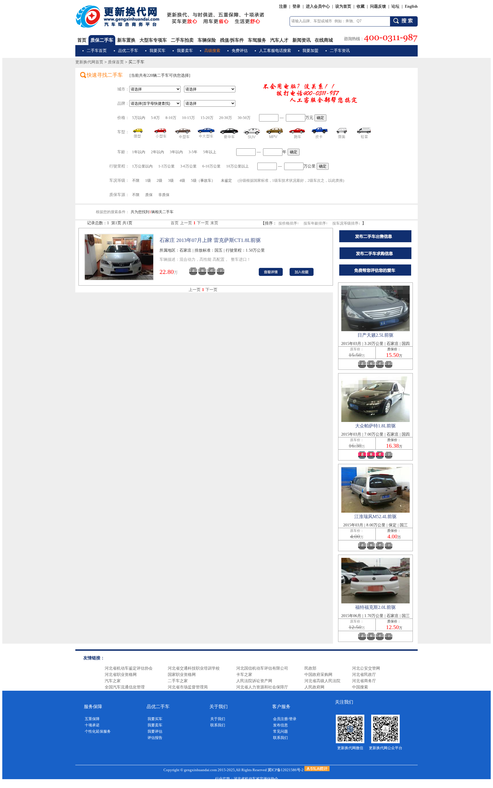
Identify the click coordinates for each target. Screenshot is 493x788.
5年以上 (209, 152)
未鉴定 (226, 180)
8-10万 (170, 118)
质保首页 (116, 62)
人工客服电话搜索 (275, 51)
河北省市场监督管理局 (188, 687)
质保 (149, 195)
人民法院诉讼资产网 (254, 681)
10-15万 (188, 118)
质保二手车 (101, 40)
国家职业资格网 (182, 674)
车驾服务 (257, 40)
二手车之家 (178, 681)
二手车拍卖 (182, 40)
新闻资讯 (301, 40)
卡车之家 (244, 674)
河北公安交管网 (366, 668)
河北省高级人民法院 (322, 681)
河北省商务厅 (364, 681)
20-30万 (225, 118)
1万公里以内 (142, 166)
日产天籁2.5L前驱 (375, 335)
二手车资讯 (340, 51)
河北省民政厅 (364, 674)
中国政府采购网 (318, 674)
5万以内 (138, 118)
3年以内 (176, 152)
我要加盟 (310, 51)
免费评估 (240, 51)
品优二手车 (128, 51)
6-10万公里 (211, 166)
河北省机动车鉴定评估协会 (129, 668)
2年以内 (157, 152)
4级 (182, 180)
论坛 (395, 6)
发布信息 (280, 725)
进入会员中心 (318, 6)
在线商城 (324, 40)
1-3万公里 (166, 166)
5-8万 (155, 118)
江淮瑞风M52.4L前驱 (375, 516)
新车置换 (126, 40)
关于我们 (217, 719)
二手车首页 (97, 51)
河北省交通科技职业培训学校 (194, 668)
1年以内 (138, 152)
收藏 (361, 6)
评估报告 (155, 738)
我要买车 (157, 51)
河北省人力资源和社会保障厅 (262, 687)
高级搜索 (212, 51)
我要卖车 (185, 51)
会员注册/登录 (284, 719)
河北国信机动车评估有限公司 (262, 668)
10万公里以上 (237, 166)
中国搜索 (360, 687)
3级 (171, 180)
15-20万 (207, 118)
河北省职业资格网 (121, 674)
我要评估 (155, 731)
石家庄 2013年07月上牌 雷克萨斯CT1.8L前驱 (210, 240)
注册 (283, 6)
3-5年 (193, 152)
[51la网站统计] (317, 770)
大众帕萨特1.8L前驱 (375, 425)
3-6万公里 (188, 166)
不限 (136, 180)
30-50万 (244, 118)
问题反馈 (378, 6)
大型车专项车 (153, 40)
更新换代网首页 (89, 62)
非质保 (163, 195)
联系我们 (217, 725)
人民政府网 (314, 687)
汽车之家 (113, 681)
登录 (296, 6)
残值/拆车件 (232, 40)
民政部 (310, 668)
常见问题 (280, 731)
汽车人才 (279, 40)
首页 (81, 40)
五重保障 (92, 719)
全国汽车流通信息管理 (125, 687)
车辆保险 (207, 40)
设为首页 (343, 6)
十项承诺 (92, 725)
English (411, 6)
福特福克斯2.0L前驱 (375, 607)
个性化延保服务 (98, 731)
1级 (148, 180)
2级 (159, 180)
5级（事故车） (203, 180)
